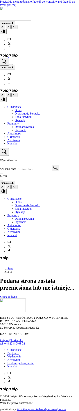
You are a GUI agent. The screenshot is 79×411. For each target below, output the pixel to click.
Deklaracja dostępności (20, 363)
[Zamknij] (1, 173)
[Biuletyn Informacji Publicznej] (9, 56)
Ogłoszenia (13, 136)
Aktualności (14, 133)
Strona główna (8, 296)
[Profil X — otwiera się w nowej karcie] (9, 44)
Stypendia (20, 130)
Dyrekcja (20, 120)
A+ (14, 27)
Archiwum (13, 140)
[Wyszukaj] (4, 62)
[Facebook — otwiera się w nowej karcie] (9, 48)
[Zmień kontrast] (3, 31)
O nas (18, 110)
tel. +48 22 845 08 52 (12, 343)
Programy (13, 123)
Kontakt (12, 143)
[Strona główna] (15, 19)
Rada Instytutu (23, 116)
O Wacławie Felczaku (27, 113)
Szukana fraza (8, 168)
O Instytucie (14, 106)
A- (2, 27)
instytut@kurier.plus (11, 340)
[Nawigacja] (11, 64)
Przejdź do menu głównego (16, 1)
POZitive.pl (41, 409)
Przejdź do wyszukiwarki (47, 1)
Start (10, 268)
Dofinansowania (24, 126)
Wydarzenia (14, 356)
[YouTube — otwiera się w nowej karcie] (9, 40)
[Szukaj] (55, 168)
